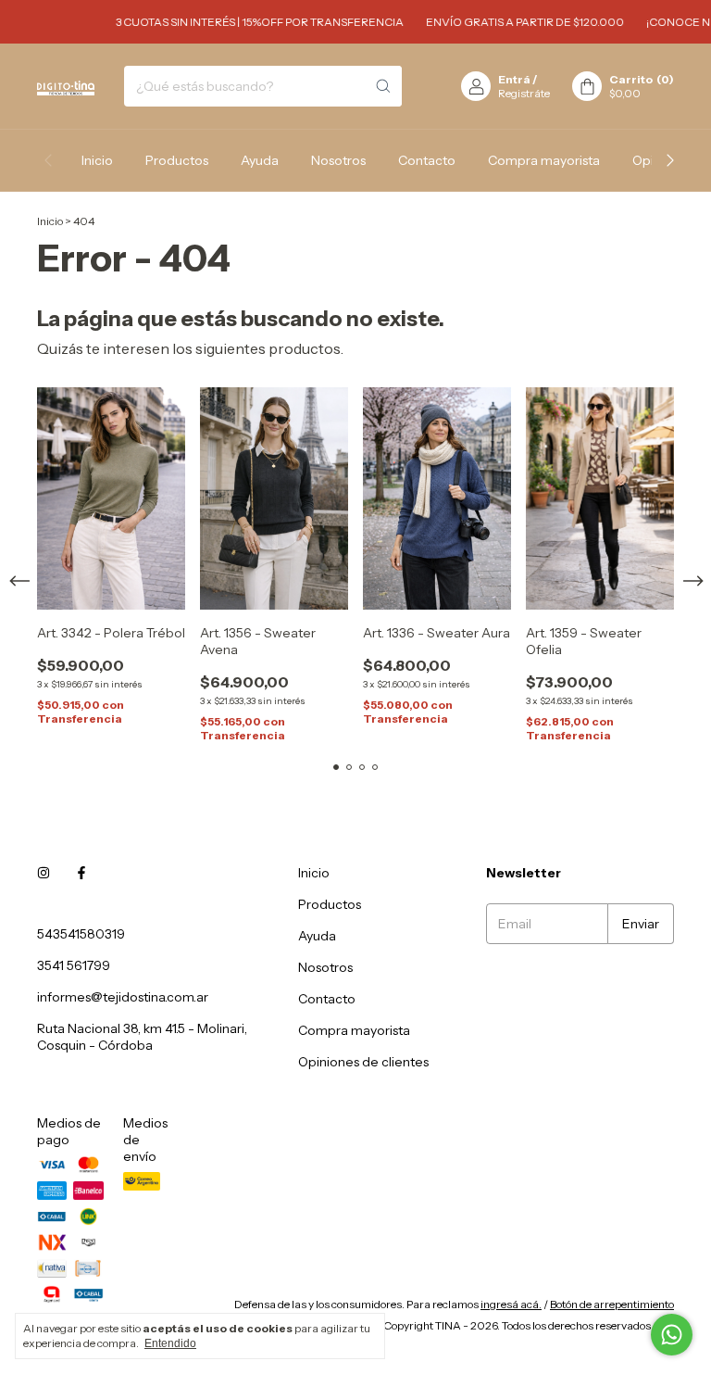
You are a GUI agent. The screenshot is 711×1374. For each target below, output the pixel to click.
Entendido (170, 1343)
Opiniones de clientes (363, 1061)
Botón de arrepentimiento (612, 1304)
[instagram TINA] (43, 872)
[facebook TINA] (81, 872)
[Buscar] (383, 86)
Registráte (524, 93)
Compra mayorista (544, 160)
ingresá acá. (511, 1304)
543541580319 (81, 934)
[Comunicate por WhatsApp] (671, 1334)
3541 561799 (73, 965)
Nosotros (338, 160)
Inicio (97, 160)
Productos (176, 160)
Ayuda (260, 160)
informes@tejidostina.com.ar (122, 997)
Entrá (514, 79)
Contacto (426, 160)
